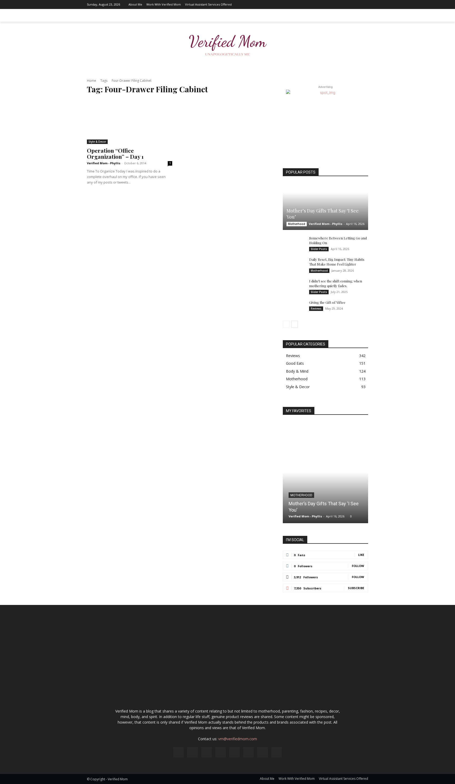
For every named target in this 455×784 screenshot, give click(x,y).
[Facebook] (309, 4)
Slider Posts (319, 249)
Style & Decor (97, 141)
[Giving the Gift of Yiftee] (293, 307)
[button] (361, 15)
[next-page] (294, 324)
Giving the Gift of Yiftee (327, 302)
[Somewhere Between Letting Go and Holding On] (293, 243)
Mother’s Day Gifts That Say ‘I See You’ (322, 214)
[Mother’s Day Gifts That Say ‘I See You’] (325, 206)
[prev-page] (286, 324)
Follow (358, 566)
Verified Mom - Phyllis (103, 163)
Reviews (316, 308)
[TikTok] (348, 4)
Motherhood (296, 224)
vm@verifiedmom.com (237, 738)
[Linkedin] (325, 4)
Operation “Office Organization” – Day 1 (115, 153)
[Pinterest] (340, 4)
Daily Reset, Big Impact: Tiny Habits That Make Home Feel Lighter (336, 261)
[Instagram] (317, 4)
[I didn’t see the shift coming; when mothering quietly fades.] (293, 286)
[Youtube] (364, 4)
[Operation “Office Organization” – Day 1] (129, 122)
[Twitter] (356, 4)
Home (91, 80)
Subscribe (356, 588)
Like (361, 555)
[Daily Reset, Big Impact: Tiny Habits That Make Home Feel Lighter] (293, 264)
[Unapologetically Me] (227, 44)
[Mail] (333, 4)
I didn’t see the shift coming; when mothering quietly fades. (335, 283)
